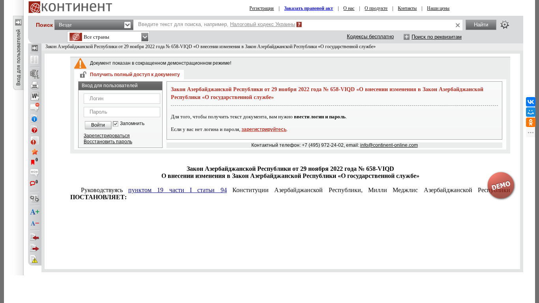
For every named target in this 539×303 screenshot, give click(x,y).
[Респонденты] (34, 248)
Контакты (407, 8)
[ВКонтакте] (530, 102)
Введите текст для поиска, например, (216, 24)
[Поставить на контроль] (34, 140)
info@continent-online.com (389, 145)
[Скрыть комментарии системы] (34, 107)
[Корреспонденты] (34, 237)
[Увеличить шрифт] (34, 212)
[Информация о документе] (34, 118)
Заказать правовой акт (308, 8)
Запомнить (132, 123)
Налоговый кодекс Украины (262, 24)
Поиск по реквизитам (437, 37)
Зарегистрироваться (107, 135)
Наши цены (438, 8)
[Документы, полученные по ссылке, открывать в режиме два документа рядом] (34, 60)
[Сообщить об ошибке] (34, 259)
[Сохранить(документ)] (34, 74)
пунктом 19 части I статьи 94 (177, 190)
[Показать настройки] (504, 24)
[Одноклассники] (530, 122)
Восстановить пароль (108, 141)
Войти (98, 125)
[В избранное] (34, 151)
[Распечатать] (34, 85)
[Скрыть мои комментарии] (34, 173)
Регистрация (261, 8)
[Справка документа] (34, 129)
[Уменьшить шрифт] (34, 223)
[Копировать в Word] (34, 96)
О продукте (376, 8)
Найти (481, 25)
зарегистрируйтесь (263, 129)
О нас (348, 8)
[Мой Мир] (530, 112)
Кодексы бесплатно (370, 36)
